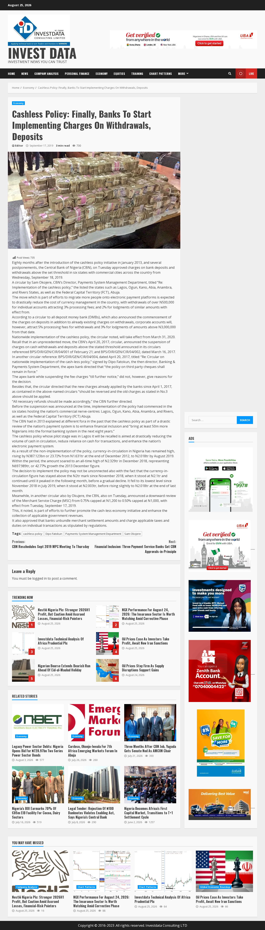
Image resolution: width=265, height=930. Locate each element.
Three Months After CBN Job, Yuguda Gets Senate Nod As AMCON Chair (150, 722)
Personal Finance (77, 73)
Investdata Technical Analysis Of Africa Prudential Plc (23, 643)
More (181, 73)
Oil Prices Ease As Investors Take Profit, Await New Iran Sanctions (107, 643)
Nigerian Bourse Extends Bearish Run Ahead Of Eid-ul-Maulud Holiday (23, 670)
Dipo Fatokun (54, 534)
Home (11, 73)
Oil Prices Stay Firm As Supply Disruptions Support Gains (107, 670)
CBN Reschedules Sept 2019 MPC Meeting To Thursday (50, 544)
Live (251, 73)
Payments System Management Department (93, 534)
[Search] (229, 74)
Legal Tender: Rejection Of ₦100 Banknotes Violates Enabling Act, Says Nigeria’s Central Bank (94, 784)
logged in (39, 578)
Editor (19, 145)
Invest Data (42, 53)
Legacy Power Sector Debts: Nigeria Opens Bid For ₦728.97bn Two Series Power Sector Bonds (38, 722)
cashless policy (32, 534)
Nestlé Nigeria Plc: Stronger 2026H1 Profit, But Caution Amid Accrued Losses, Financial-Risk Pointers (23, 616)
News (24, 73)
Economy (101, 73)
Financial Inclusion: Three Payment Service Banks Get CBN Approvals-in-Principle (135, 546)
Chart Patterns (160, 73)
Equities (119, 73)
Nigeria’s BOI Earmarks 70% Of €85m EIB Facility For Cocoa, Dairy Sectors (38, 784)
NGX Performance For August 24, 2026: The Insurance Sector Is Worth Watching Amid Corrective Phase (107, 616)
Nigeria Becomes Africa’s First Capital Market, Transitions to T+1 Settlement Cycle (150, 784)
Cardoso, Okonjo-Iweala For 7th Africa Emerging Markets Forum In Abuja (94, 722)
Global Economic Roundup (215, 887)
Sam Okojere (132, 534)
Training (137, 73)
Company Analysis (46, 73)
